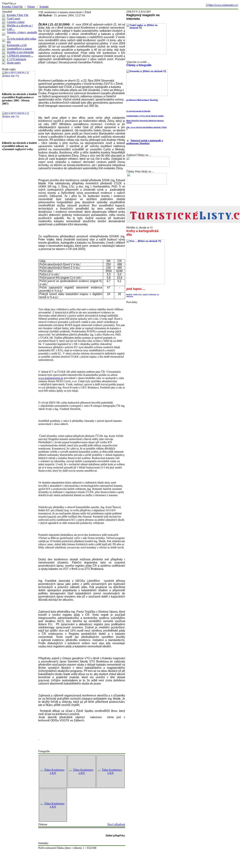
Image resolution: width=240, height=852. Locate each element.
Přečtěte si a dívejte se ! (20, 25)
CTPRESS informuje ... (20, 55)
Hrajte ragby (14, 62)
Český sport (13, 18)
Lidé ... (11, 29)
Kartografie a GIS (17, 45)
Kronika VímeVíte (12, 6)
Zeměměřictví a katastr (19, 48)
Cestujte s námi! (16, 22)
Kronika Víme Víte (17, 15)
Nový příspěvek (116, 824)
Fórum (31, 6)
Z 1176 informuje (16, 59)
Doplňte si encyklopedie (20, 52)
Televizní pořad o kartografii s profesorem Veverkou (144, 142)
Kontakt (44, 6)
